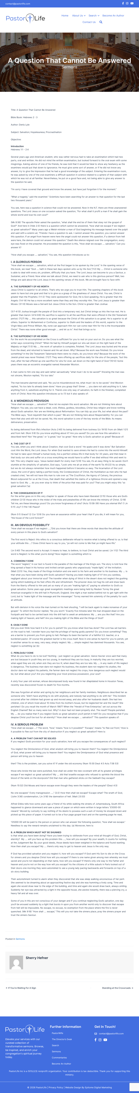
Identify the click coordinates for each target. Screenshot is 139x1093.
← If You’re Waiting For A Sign (21, 988)
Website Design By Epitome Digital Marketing (88, 1087)
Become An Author (113, 15)
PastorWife (57, 1033)
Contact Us (89, 22)
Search (93, 15)
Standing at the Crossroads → (117, 988)
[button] (85, 15)
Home (64, 15)
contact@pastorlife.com (17, 3)
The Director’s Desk (62, 1039)
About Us (77, 15)
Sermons (69, 67)
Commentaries (59, 1057)
